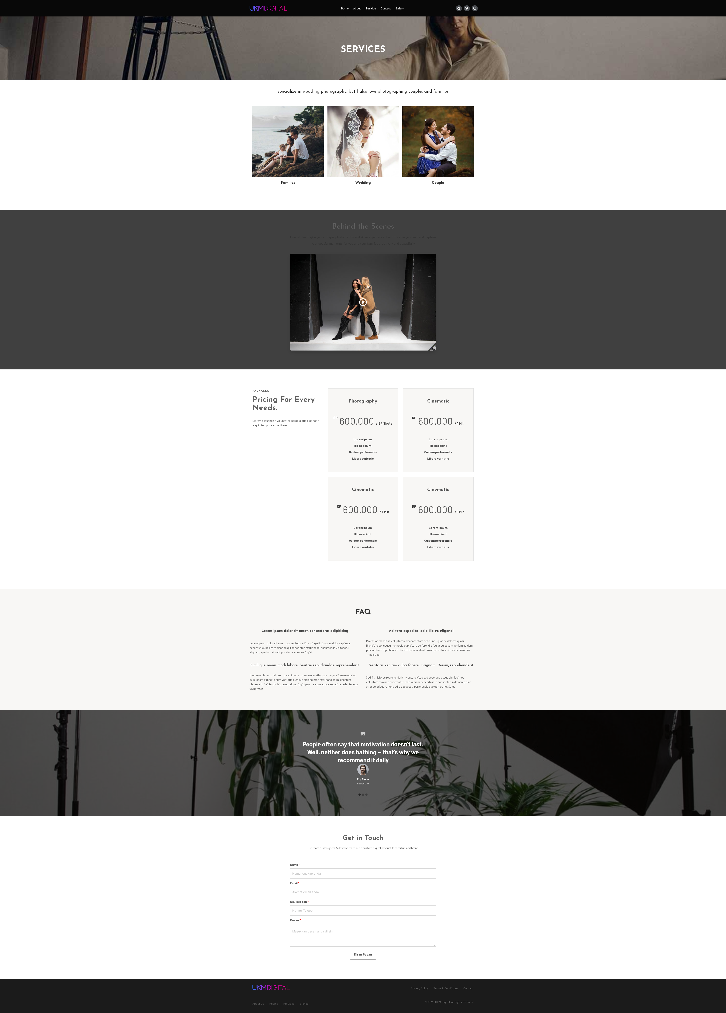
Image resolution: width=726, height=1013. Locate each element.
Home (345, 8)
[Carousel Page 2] (363, 794)
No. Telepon (299, 901)
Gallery (400, 8)
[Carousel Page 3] (366, 794)
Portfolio (289, 1003)
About (357, 8)
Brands (304, 1003)
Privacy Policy (419, 988)
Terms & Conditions (446, 988)
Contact (386, 8)
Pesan (295, 920)
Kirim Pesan (363, 954)
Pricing (273, 1003)
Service (370, 8)
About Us (258, 1003)
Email (294, 883)
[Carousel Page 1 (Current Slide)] (359, 794)
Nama (295, 864)
